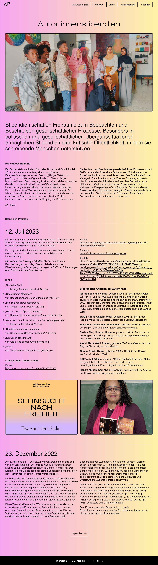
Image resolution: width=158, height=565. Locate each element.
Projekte (98, 4)
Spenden (145, 4)
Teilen (13, 205)
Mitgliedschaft (128, 4)
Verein (112, 4)
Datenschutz (78, 560)
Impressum (61, 560)
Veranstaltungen (80, 4)
